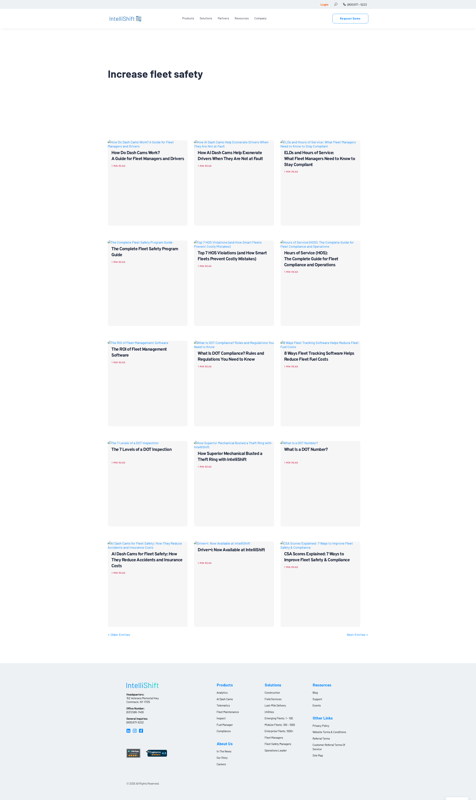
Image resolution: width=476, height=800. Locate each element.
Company (260, 18)
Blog (315, 692)
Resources (242, 18)
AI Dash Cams (225, 699)
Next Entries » (357, 634)
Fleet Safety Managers (278, 744)
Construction (272, 692)
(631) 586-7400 (135, 712)
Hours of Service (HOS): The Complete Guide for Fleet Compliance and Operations (311, 259)
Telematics (223, 705)
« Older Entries (119, 634)
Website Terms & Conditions (329, 732)
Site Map (318, 755)
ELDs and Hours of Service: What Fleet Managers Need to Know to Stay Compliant (319, 159)
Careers (221, 764)
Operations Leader (276, 750)
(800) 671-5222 (135, 722)
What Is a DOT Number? (306, 450)
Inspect (221, 718)
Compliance (224, 731)
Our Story (222, 757)
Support (317, 699)
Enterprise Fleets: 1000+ (279, 731)
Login (325, 4)
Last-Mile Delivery (275, 705)
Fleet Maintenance (228, 712)
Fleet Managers (274, 737)
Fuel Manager (225, 724)
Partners (223, 18)
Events (317, 705)
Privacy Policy (321, 725)
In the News (224, 751)
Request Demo (350, 18)
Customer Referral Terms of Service (329, 747)
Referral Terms (321, 738)
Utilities (269, 712)
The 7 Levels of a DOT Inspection (141, 450)
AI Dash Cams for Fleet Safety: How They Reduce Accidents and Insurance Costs (146, 560)
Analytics (222, 692)
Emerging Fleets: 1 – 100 (279, 718)
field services (273, 699)
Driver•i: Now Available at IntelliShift (231, 550)
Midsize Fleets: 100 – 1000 (280, 724)
